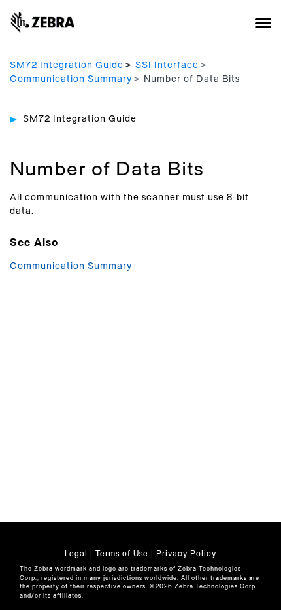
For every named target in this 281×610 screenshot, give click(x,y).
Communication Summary (71, 79)
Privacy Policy (186, 554)
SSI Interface (167, 65)
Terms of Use (121, 554)
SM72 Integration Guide (67, 65)
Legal (76, 554)
